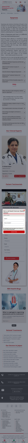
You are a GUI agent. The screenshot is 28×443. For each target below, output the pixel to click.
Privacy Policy (12, 229)
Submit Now (14, 232)
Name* (5, 218)
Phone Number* (7, 222)
